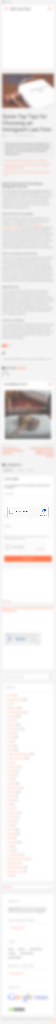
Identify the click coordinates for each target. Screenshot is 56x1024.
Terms (45, 515)
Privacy (41, 515)
